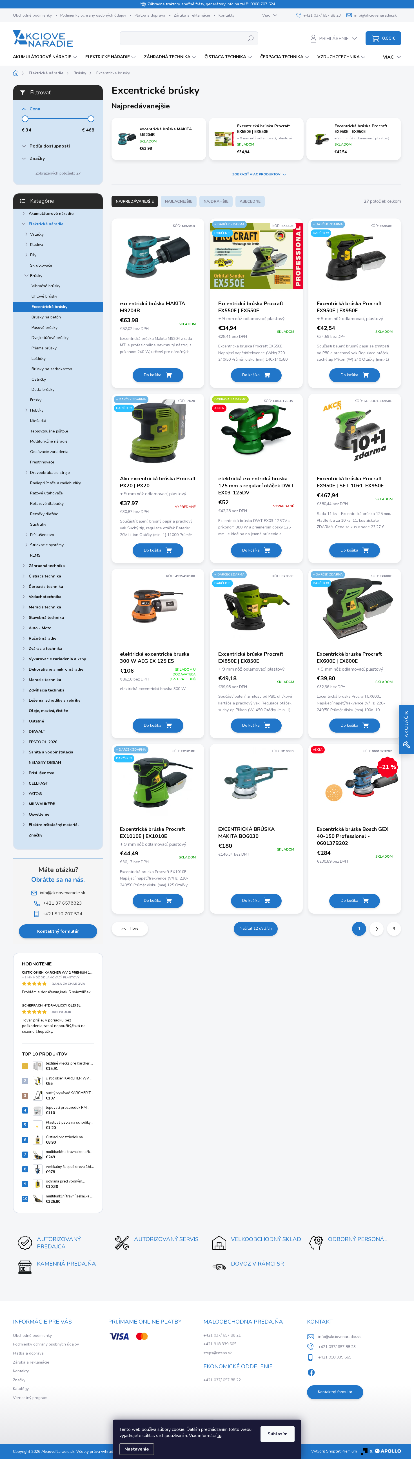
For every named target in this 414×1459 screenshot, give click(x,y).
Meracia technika (45, 607)
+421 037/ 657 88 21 (222, 1335)
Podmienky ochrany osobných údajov (93, 15)
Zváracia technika (45, 648)
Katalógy (21, 1388)
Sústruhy (38, 524)
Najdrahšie (216, 201)
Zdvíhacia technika (46, 690)
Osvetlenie (39, 814)
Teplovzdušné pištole (49, 431)
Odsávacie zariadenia (49, 451)
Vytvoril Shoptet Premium (334, 1451)
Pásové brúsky (44, 327)
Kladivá (36, 244)
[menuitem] (45, 57)
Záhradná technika (47, 565)
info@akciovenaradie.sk (339, 1336)
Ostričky (39, 379)
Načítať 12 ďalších (256, 928)
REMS (35, 555)
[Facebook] (311, 1371)
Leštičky (39, 358)
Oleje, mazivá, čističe (48, 710)
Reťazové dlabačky (47, 503)
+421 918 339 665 (219, 1344)
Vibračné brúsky (46, 286)
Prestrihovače (42, 462)
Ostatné (36, 721)
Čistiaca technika (45, 576)
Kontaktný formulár (58, 931)
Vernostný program (30, 1397)
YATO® (35, 794)
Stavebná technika (46, 617)
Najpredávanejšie (135, 201)
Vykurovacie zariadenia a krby (57, 659)
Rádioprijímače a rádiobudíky (55, 483)
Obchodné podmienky (32, 15)
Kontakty (226, 15)
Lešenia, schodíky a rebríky (54, 700)
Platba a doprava (150, 15)
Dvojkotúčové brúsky (50, 337)
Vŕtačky (37, 234)
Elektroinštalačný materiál (54, 824)
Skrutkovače (41, 265)
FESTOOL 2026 (43, 742)
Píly (33, 255)
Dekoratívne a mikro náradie (56, 669)
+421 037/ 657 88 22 (222, 1380)
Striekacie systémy (47, 545)
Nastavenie (136, 1449)
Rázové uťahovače (46, 493)
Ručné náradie (42, 638)
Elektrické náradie (46, 224)
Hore (134, 928)
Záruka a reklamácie (192, 15)
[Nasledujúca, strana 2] (377, 929)
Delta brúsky (43, 389)
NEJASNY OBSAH (45, 762)
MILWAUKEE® (42, 804)
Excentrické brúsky (49, 306)
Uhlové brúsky (44, 296)
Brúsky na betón (46, 317)
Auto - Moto (40, 628)
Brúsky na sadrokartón (52, 369)
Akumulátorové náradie (51, 213)
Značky (35, 835)
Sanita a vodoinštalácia (51, 752)
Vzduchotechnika (45, 596)
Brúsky (36, 275)
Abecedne (250, 201)
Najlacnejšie (178, 201)
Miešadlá (38, 420)
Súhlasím (278, 1434)
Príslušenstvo (42, 534)
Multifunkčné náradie (49, 441)
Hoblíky (36, 410)
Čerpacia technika (46, 586)
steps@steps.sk (217, 1353)
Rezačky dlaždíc (44, 514)
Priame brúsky (44, 348)
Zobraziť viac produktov (256, 174)
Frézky (35, 400)
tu (219, 1436)
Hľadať (251, 38)
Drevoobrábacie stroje (50, 472)
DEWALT (37, 731)
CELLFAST (38, 783)
